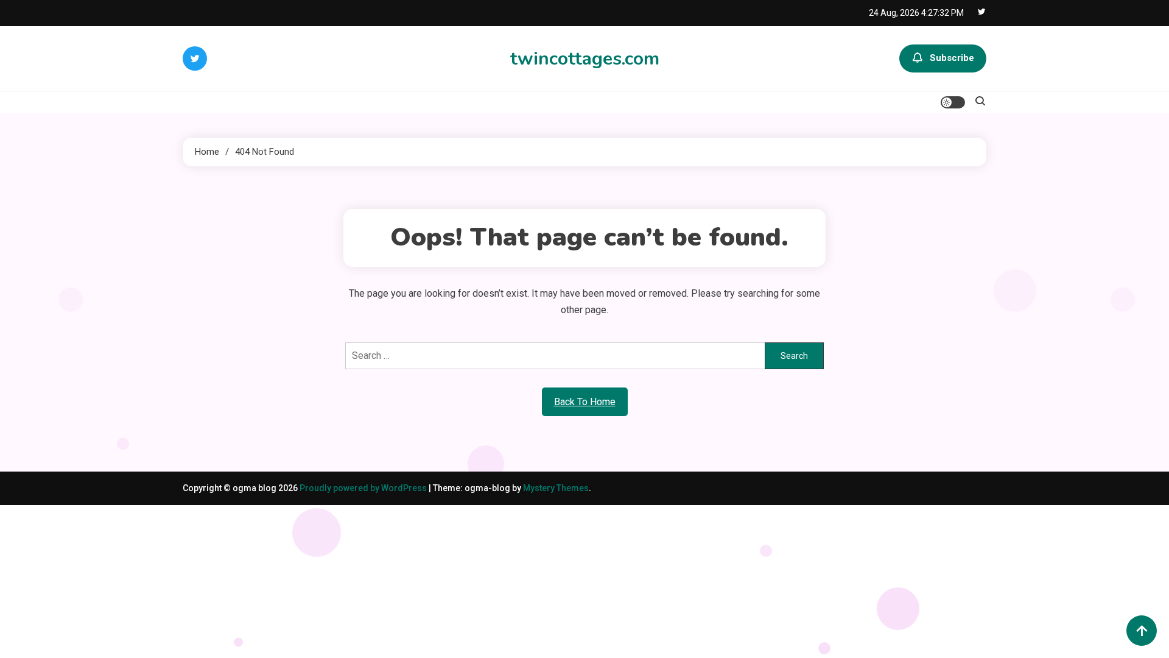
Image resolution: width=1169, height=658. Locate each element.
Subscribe (952, 57)
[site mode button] (953, 102)
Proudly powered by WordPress (364, 488)
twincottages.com (584, 58)
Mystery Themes (556, 488)
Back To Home (585, 402)
